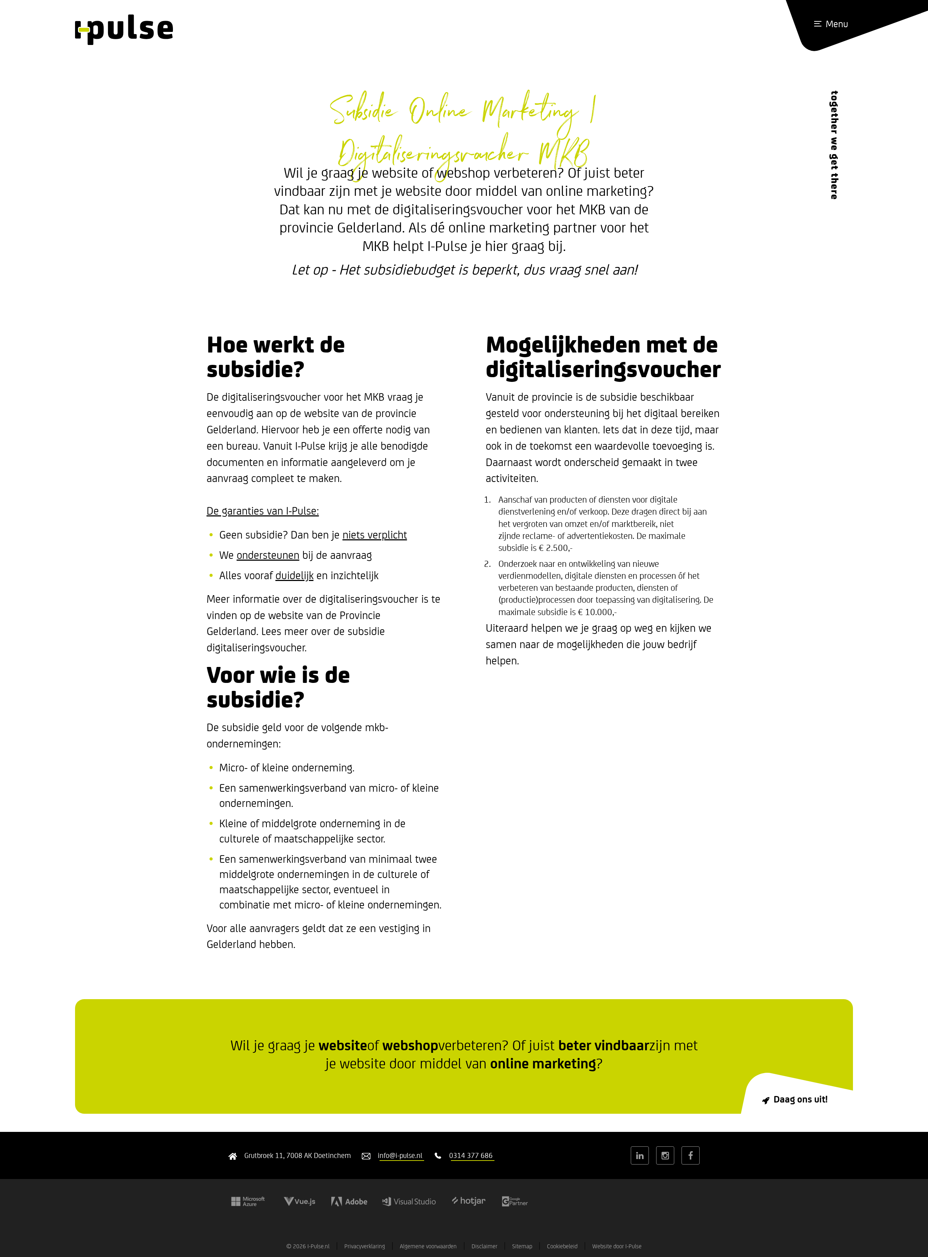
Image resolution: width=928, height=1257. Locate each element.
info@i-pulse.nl (400, 1155)
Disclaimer (484, 1246)
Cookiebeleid (562, 1246)
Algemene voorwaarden (428, 1246)
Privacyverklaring (364, 1246)
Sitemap (522, 1246)
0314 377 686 (471, 1155)
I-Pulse (633, 1246)
